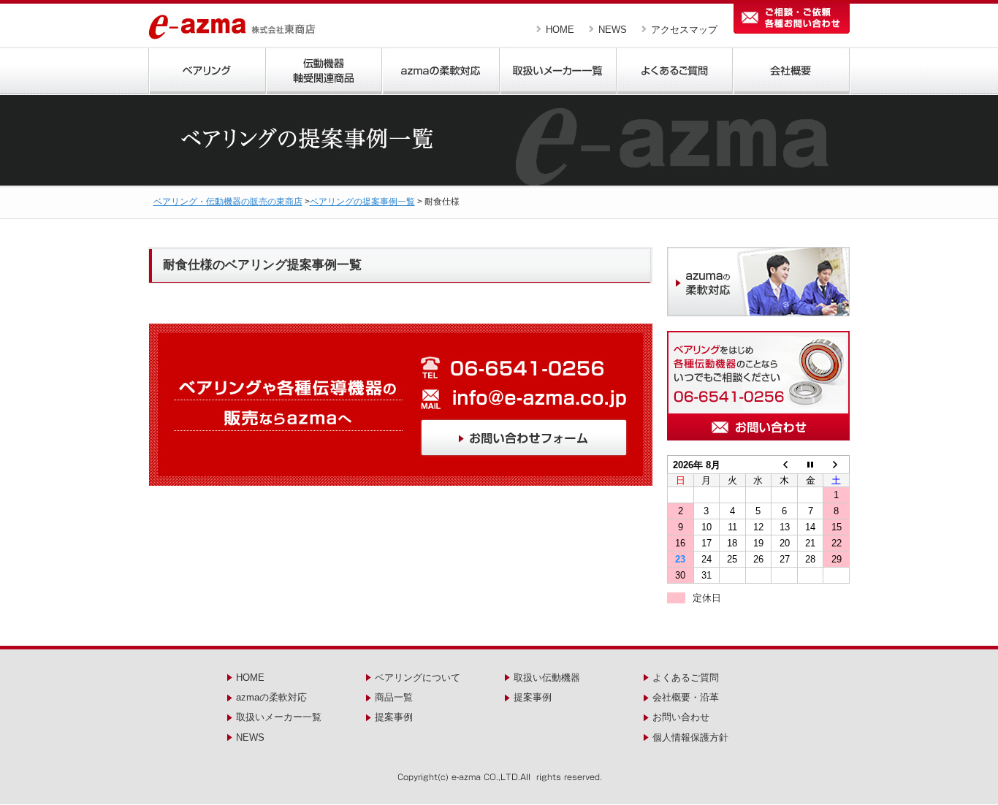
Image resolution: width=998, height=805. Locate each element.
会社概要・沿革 (685, 697)
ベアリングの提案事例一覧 (362, 202)
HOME (560, 29)
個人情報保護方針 (690, 737)
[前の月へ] (785, 465)
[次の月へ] (836, 465)
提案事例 (394, 716)
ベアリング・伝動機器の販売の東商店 (227, 202)
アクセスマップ (684, 29)
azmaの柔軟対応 (271, 697)
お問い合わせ (680, 716)
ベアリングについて (417, 677)
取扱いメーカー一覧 (278, 716)
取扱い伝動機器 (547, 677)
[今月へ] (810, 465)
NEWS (612, 29)
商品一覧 (394, 697)
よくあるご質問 (685, 677)
